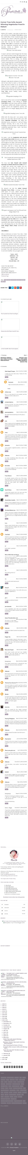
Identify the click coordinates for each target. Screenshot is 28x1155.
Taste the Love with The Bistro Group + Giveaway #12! (13, 1050)
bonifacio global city (17, 1088)
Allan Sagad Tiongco (10, 371)
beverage (3, 1084)
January (5, 1055)
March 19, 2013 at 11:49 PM (21, 606)
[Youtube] (26, 2)
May (4, 1034)
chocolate (7, 1096)
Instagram (14, 907)
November (6, 1023)
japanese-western (5, 1090)
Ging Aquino (8, 738)
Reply (6, 377)
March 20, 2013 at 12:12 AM (21, 619)
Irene (6, 432)
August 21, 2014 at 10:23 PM (21, 793)
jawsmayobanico (9, 412)
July (4, 1030)
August (5, 1028)
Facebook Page (5, 276)
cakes (10, 1086)
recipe (2, 1094)
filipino (24, 1077)
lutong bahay (12, 1090)
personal (20, 1096)
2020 (3, 1007)
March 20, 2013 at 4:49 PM (22, 694)
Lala (6, 421)
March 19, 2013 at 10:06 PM (21, 578)
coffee (5, 1081)
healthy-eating (16, 235)
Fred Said (7, 534)
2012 (3, 1057)
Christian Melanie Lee (10, 510)
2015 (3, 1016)
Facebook (14, 904)
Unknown (7, 455)
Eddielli (7, 772)
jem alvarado (8, 606)
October (5, 1025)
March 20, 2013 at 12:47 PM (21, 682)
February (5, 1053)
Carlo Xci (7, 707)
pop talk (9, 1103)
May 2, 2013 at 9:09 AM (22, 382)
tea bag (24, 1103)
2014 (3, 1018)
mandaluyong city (16, 1084)
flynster (7, 694)
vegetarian (13, 239)
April (4, 1035)
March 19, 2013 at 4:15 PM (22, 500)
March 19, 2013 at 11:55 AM (21, 445)
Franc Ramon (8, 475)
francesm (10, 382)
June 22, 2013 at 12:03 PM (22, 738)
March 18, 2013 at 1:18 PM (22, 412)
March (5, 1037)
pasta (24, 1088)
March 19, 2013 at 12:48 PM (21, 465)
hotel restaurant (15, 1086)
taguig (7, 1079)
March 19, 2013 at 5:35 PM (22, 510)
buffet (6, 1088)
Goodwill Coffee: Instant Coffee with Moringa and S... (15, 1047)
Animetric (7, 445)
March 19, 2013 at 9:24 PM (22, 534)
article (17, 1079)
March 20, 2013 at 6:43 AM (22, 636)
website (19, 1092)
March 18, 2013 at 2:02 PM (22, 420)
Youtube (14, 913)
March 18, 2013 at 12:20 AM (21, 371)
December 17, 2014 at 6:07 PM (21, 807)
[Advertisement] (14, 295)
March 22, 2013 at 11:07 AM (21, 718)
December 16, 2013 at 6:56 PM (21, 761)
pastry (18, 1090)
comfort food (23, 1090)
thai (22, 1094)
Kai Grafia (7, 465)
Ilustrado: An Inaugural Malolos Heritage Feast (15, 991)
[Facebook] (20, 2)
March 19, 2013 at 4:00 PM (22, 489)
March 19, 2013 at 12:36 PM (21, 455)
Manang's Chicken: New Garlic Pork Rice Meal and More (14, 1042)
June (4, 1032)
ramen (15, 1096)
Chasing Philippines (10, 718)
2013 (3, 1020)
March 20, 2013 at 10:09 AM (21, 661)
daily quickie (22, 1079)
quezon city (3, 1077)
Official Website (5, 274)
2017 (3, 1013)
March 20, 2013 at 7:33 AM (22, 649)
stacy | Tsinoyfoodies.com (11, 618)
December (6, 1021)
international (13, 279)
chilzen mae (8, 392)
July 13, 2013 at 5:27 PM (22, 750)
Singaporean (13, 1098)
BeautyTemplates (14, 1147)
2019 (3, 1009)
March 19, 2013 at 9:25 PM (22, 545)
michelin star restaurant (17, 1103)
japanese (17, 1077)
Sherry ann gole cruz (10, 750)
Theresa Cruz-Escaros (10, 682)
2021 (3, 1005)
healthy (8, 279)
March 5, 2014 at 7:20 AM (22, 771)
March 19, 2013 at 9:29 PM (22, 556)
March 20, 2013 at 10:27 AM (21, 671)
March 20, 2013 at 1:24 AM (22, 628)
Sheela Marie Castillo (10, 500)
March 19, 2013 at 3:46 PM (22, 475)
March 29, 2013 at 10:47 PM (21, 730)
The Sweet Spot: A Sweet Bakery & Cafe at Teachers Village (16, 974)
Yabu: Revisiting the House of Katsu (12, 1045)
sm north (6, 1092)
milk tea (6, 1094)
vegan (2, 239)
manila (22, 1084)
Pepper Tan (7, 637)
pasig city (24, 1092)
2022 (3, 1004)
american (3, 1079)
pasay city (10, 1081)
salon (24, 1101)
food (5, 279)
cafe (21, 1077)
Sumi (14, 1150)
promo (14, 1081)
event (2, 1081)
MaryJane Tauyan (9, 649)
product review (12, 1094)
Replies (7, 379)
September (6, 1027)
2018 (3, 1011)
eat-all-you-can (20, 1081)
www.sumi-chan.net (12, 875)
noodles (19, 1094)
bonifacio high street (5, 1098)
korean (10, 1092)
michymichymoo (9, 402)
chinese (2, 1088)
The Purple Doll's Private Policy (8, 878)
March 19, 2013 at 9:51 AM (22, 432)
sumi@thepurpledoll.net (9, 874)
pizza (2, 1092)
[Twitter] (24, 2)
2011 (3, 1059)
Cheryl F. (7, 587)
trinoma (15, 1092)
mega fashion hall (18, 1101)
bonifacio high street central (7, 1101)
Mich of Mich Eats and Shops (12, 554)
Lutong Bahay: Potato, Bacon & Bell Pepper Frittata (16, 982)
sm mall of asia (4, 1086)
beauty (21, 1086)
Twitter (14, 910)
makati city (19, 279)
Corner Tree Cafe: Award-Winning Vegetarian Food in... (12, 1039)
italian (2, 1096)
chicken (10, 1088)
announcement (10, 1077)
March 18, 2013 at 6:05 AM (22, 391)
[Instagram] (22, 2)
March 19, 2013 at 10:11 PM (21, 587)
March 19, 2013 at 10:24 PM (21, 597)
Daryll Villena (8, 490)
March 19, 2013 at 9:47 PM (22, 570)
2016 (3, 1014)
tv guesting (3, 1103)
